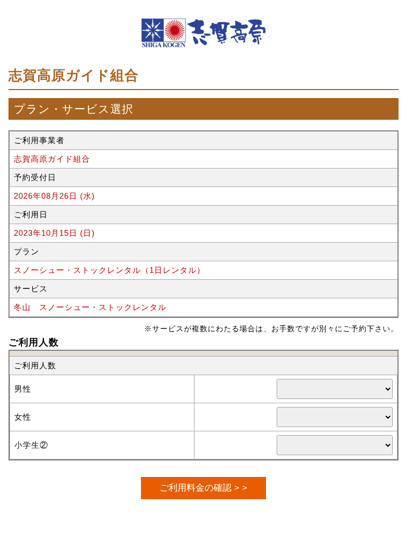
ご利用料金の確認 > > (203, 487)
